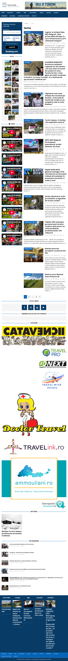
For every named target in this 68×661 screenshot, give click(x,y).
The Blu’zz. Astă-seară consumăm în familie (22, 552)
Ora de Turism (58, 149)
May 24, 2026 (49, 43)
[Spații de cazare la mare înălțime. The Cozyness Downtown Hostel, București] (15, 90)
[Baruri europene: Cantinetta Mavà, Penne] (8, 90)
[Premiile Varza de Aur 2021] (8, 95)
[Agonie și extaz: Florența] (15, 106)
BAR (25, 12)
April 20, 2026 (49, 235)
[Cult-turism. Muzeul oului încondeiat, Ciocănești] (15, 84)
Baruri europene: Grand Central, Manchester (28, 614)
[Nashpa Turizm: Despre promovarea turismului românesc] (12, 521)
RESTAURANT (33, 12)
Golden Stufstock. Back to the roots (39, 612)
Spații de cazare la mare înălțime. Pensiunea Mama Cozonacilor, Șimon (17, 616)
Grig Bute (57, 43)
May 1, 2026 (49, 203)
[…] (55, 57)
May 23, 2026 (28, 82)
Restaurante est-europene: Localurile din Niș (55, 250)
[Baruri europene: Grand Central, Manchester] (28, 603)
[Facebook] (24, 307)
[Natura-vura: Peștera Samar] (8, 112)
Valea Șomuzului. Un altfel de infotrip (20, 586)
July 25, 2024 (49, 279)
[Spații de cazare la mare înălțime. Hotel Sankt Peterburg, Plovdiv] (5, 571)
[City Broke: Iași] (6, 603)
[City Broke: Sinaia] (15, 112)
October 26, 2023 (14, 562)
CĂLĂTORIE (10, 12)
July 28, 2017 (13, 587)
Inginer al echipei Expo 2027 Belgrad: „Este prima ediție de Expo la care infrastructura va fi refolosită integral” (55, 36)
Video (13, 124)
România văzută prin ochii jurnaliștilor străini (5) (23, 561)
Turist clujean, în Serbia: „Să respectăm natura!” (55, 121)
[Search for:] (58, 19)
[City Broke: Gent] (8, 73)
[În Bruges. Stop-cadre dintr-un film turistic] (8, 101)
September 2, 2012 (15, 554)
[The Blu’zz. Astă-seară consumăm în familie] (5, 554)
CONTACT (34, 16)
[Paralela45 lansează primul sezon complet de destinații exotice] (8, 84)
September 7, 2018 (15, 580)
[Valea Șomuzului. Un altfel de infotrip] (5, 587)
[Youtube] (37, 307)
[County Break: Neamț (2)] (11, 117)
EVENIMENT (4, 16)
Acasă (2, 12)
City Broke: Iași (6, 610)
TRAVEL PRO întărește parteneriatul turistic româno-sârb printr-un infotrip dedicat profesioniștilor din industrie (55, 227)
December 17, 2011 (15, 546)
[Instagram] (30, 307)
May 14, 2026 (49, 149)
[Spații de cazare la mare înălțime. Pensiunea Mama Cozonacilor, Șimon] (17, 603)
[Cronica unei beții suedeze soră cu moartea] (5, 546)
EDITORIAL (12, 16)
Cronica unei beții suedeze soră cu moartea (22, 544)
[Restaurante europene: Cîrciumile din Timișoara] (15, 62)
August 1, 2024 (49, 255)
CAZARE (18, 12)
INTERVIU (56, 12)
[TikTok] (43, 307)
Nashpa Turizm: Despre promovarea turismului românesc (12, 533)
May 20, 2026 (49, 106)
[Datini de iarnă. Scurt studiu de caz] (15, 101)
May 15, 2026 (49, 124)
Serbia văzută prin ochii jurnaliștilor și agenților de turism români (55, 198)
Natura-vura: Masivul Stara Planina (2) (54, 275)
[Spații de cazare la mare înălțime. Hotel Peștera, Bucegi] (8, 79)
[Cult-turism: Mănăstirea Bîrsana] (8, 68)
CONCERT (48, 12)
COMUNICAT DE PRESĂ (23, 16)
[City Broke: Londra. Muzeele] (15, 95)
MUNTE (42, 12)
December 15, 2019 (15, 571)
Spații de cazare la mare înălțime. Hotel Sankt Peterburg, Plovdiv (27, 569)
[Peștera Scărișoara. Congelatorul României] (15, 73)
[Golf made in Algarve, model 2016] (8, 62)
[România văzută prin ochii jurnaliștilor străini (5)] (5, 562)
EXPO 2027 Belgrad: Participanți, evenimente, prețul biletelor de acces (53, 143)
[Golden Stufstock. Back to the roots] (39, 603)
